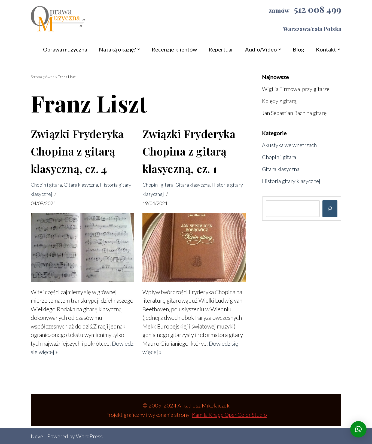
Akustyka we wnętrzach (289, 145)
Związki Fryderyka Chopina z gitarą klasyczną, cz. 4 (77, 151)
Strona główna (42, 76)
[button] (138, 49)
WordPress (89, 436)
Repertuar (221, 49)
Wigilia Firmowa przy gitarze (296, 89)
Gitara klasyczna (81, 185)
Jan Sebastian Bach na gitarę (294, 113)
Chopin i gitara (46, 185)
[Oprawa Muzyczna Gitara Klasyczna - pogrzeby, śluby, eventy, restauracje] (58, 21)
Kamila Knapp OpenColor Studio (229, 414)
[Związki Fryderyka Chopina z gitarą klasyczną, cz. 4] (82, 247)
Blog (298, 49)
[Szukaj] (329, 208)
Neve (37, 436)
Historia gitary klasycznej (291, 181)
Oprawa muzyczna (65, 49)
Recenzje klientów (174, 49)
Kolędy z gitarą (279, 101)
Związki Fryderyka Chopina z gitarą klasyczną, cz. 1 (188, 151)
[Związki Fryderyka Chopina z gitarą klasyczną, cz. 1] (194, 247)
